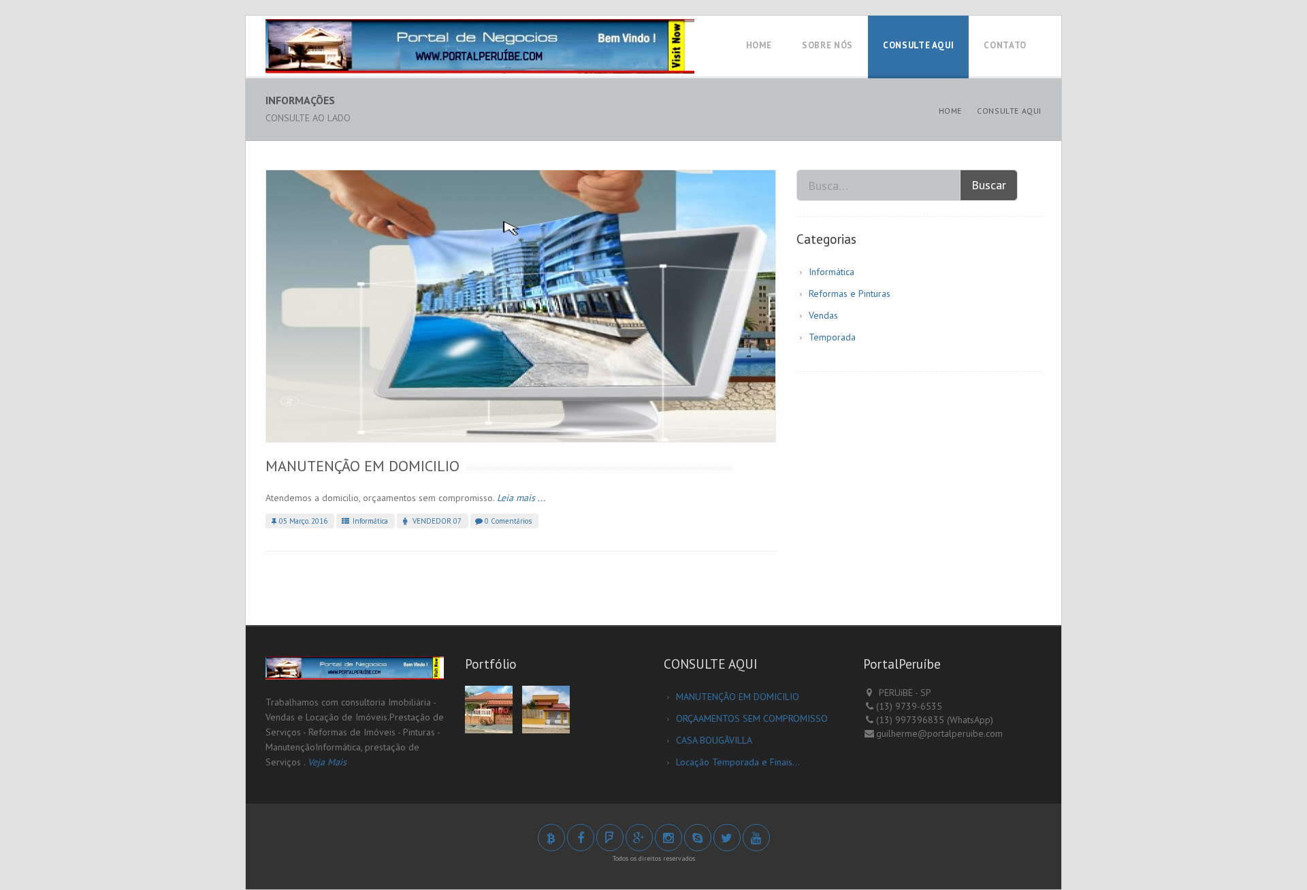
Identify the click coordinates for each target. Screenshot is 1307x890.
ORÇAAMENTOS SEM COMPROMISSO (752, 718)
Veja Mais (327, 762)
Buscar (988, 185)
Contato (1005, 45)
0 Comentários (508, 521)
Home (759, 45)
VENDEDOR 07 (436, 521)
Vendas (823, 315)
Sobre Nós (827, 45)
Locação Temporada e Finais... (738, 762)
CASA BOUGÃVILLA (714, 740)
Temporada (832, 337)
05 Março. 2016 (303, 521)
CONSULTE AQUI (918, 45)
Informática (369, 521)
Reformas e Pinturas (849, 293)
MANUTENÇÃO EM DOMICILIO (362, 465)
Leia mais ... (521, 498)
